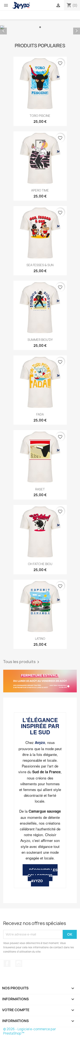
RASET (40, 489)
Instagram (18, 963)
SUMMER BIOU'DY (40, 340)
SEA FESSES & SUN (40, 265)
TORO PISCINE (40, 116)
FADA (40, 414)
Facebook (7, 963)
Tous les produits (22, 662)
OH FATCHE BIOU (40, 564)
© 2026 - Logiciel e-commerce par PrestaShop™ (29, 1031)
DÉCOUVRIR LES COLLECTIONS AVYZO (43, 875)
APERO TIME (40, 190)
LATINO (40, 639)
